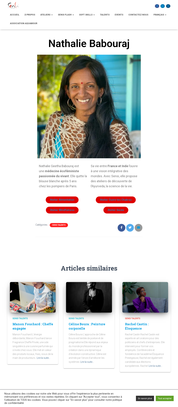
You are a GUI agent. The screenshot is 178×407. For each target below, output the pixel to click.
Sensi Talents (59, 225)
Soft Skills (86, 15)
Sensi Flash (65, 15)
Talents (105, 15)
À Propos (30, 15)
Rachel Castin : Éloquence (137, 326)
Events (119, 15)
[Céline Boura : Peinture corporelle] (89, 297)
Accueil (14, 15)
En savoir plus (145, 398)
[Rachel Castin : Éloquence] (145, 297)
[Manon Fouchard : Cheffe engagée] (33, 297)
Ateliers (45, 15)
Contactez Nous (138, 15)
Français (159, 15)
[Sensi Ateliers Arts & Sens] (13, 6)
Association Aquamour (23, 23)
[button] (62, 199)
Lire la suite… (43, 357)
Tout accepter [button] (165, 398)
